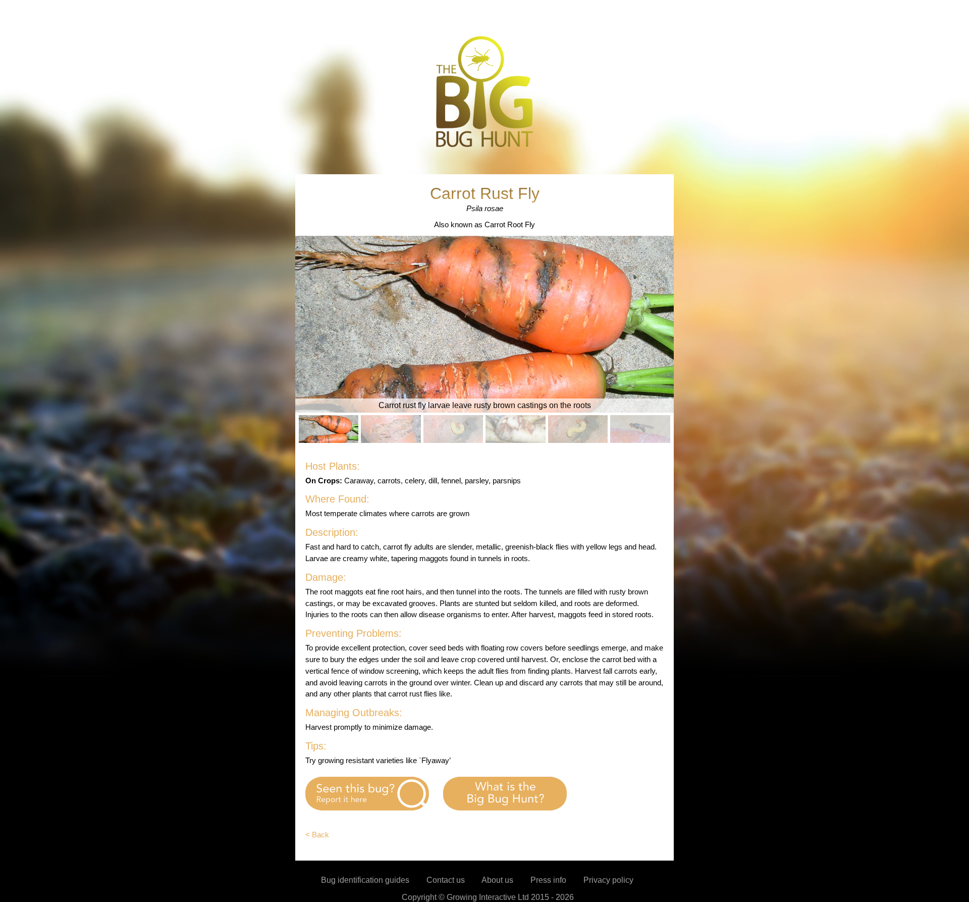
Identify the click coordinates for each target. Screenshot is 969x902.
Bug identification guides (365, 880)
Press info (548, 880)
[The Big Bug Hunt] (484, 146)
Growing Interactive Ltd (488, 897)
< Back (317, 834)
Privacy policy (608, 880)
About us (497, 880)
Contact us (445, 880)
